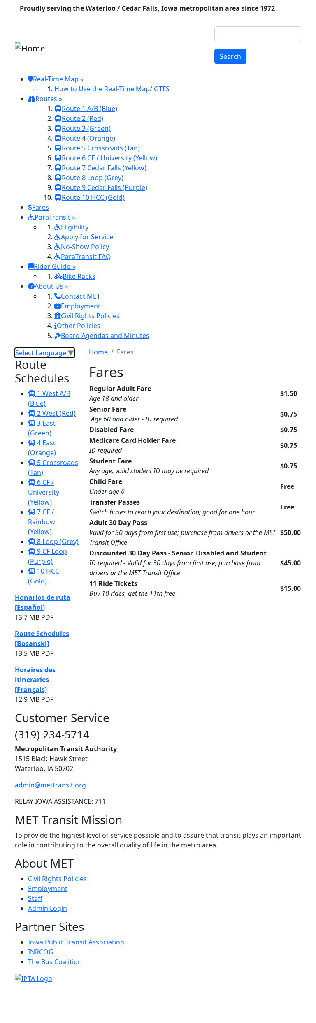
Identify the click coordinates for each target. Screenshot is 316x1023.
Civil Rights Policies (57, 878)
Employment (47, 888)
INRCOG (40, 951)
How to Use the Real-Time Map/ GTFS (112, 88)
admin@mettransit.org (50, 784)
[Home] (30, 48)
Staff (35, 898)
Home (98, 351)
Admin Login (47, 908)
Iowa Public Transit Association (76, 942)
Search (230, 56)
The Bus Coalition (55, 961)
